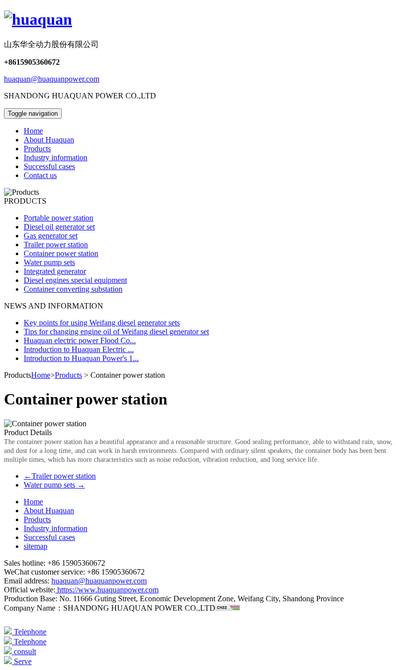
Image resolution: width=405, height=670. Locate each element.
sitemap (35, 546)
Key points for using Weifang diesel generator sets (102, 322)
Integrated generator (55, 271)
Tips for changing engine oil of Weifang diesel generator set (116, 331)
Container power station (61, 253)
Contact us (40, 175)
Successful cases (49, 166)
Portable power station (58, 218)
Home (33, 131)
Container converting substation (73, 289)
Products (37, 148)
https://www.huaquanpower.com (107, 589)
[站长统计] (227, 608)
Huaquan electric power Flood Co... (80, 340)
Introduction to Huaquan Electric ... (79, 349)
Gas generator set (51, 235)
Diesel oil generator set (59, 227)
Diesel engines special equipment (75, 280)
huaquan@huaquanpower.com (51, 79)
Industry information (55, 157)
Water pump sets (49, 262)
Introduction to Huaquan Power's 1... (81, 358)
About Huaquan (49, 139)
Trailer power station (56, 244)
